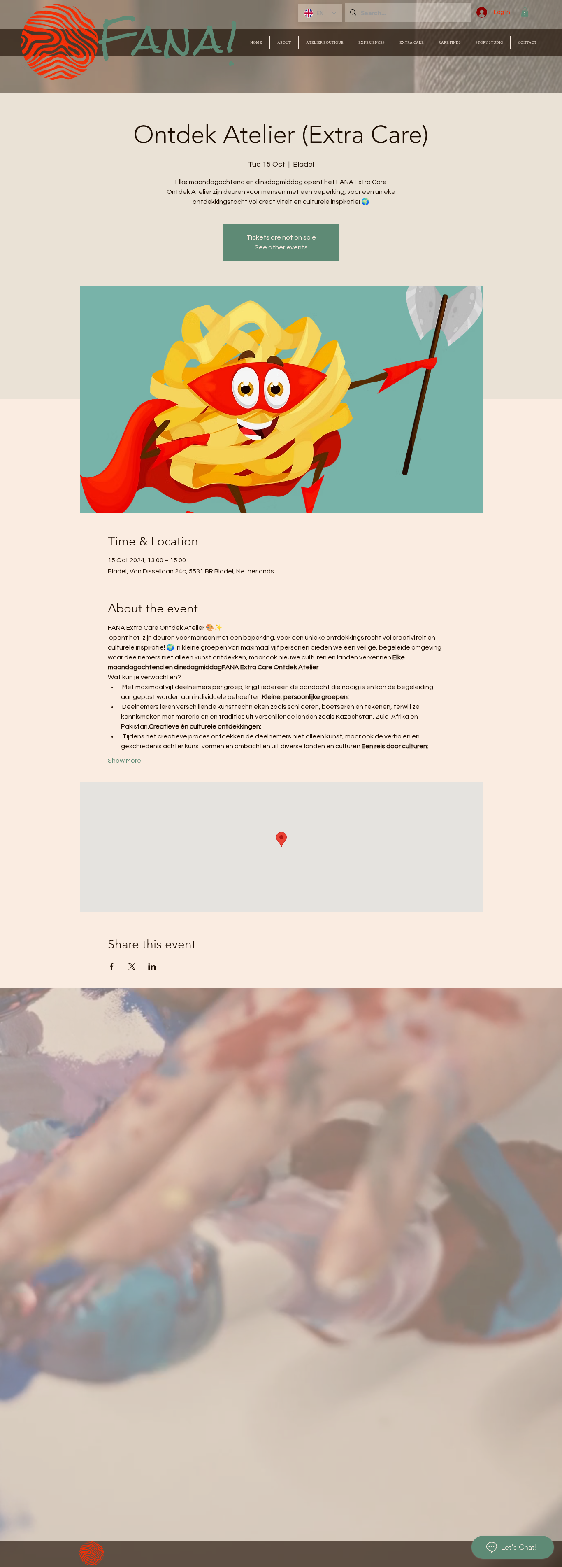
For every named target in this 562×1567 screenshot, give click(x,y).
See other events (281, 247)
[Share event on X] (132, 966)
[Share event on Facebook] (112, 966)
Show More (124, 760)
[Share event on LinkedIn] (152, 966)
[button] (525, 12)
